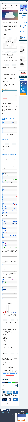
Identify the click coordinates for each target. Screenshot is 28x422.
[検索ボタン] (26, 2)
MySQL (4, 7)
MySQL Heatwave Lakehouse (8, 7)
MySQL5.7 (21, 48)
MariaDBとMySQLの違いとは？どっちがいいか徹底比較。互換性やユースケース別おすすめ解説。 (23, 31)
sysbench (23, 65)
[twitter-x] (25, 0)
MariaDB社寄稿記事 (21, 47)
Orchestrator (21, 58)
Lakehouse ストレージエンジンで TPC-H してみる (10, 43)
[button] (3, 382)
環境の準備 (6, 40)
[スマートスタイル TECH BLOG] (2, 1)
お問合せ (11, 418)
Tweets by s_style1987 (22, 79)
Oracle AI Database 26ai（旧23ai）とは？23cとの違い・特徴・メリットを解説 (23, 28)
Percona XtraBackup (22, 63)
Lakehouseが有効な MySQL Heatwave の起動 (10, 41)
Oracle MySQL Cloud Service (22, 57)
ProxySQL (21, 65)
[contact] (26, 0)
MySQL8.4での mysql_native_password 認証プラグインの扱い (23, 22)
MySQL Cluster (24, 49)
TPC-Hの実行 (7, 45)
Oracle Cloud (12, 7)
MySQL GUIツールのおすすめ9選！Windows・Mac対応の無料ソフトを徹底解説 (23, 20)
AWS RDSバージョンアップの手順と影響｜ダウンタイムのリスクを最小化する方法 (23, 25)
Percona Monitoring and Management (22, 60)
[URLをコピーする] (16, 382)
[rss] (14, 420)
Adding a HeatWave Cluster (5, 76)
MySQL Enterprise (21, 51)
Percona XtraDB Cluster (22, 64)
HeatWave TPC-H (9, 269)
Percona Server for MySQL (22, 61)
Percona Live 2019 (21, 59)
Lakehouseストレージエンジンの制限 (8, 46)
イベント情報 (12, 414)
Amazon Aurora (22, 42)
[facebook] (24, 0)
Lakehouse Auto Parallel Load (9, 166)
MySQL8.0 (23, 48)
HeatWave (3, 7)
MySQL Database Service (22, 50)
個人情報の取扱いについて (22, 411)
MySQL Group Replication (22, 52)
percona (24, 58)
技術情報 (3, 379)
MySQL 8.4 (21, 49)
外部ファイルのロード (7, 44)
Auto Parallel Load (4, 159)
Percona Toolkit (21, 62)
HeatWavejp (12, 415)
